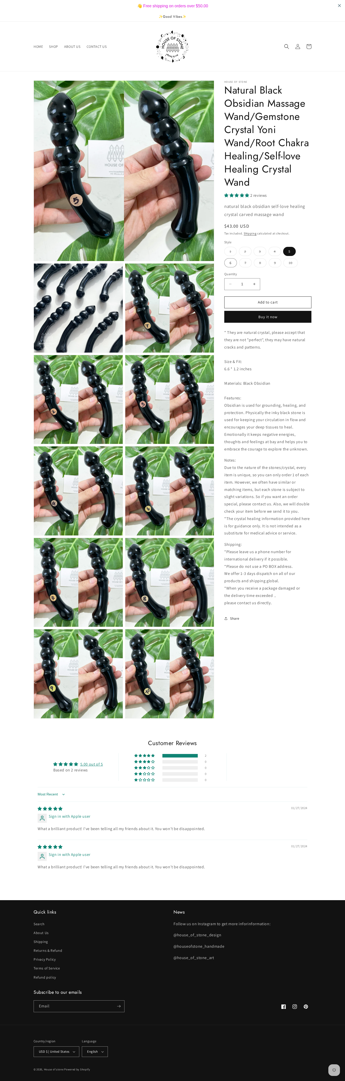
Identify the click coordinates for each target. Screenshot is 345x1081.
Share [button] (234, 618)
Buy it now (268, 316)
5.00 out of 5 (91, 764)
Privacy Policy (45, 959)
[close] (92, 1052)
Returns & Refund (48, 950)
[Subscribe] (118, 1006)
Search (39, 924)
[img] (50, 808)
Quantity (230, 274)
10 (293, 263)
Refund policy (45, 977)
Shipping (250, 233)
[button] (286, 46)
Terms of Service (47, 968)
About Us (41, 933)
